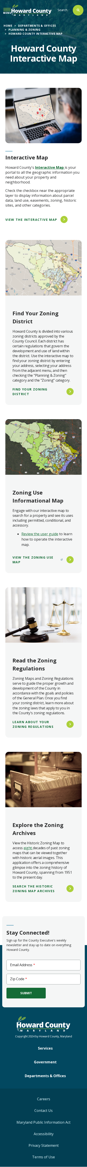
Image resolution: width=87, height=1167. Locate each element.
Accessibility (44, 1133)
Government (45, 1062)
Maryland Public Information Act (43, 1122)
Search (62, 10)
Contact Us (43, 1110)
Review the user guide (39, 533)
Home (8, 26)
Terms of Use (43, 1157)
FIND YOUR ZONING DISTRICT (29, 391)
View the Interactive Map (31, 219)
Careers (43, 1099)
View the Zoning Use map (33, 559)
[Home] (31, 10)
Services (45, 1048)
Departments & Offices (37, 26)
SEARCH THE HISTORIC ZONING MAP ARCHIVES (33, 888)
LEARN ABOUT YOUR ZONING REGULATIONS (33, 724)
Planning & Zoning (24, 30)
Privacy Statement (44, 1145)
